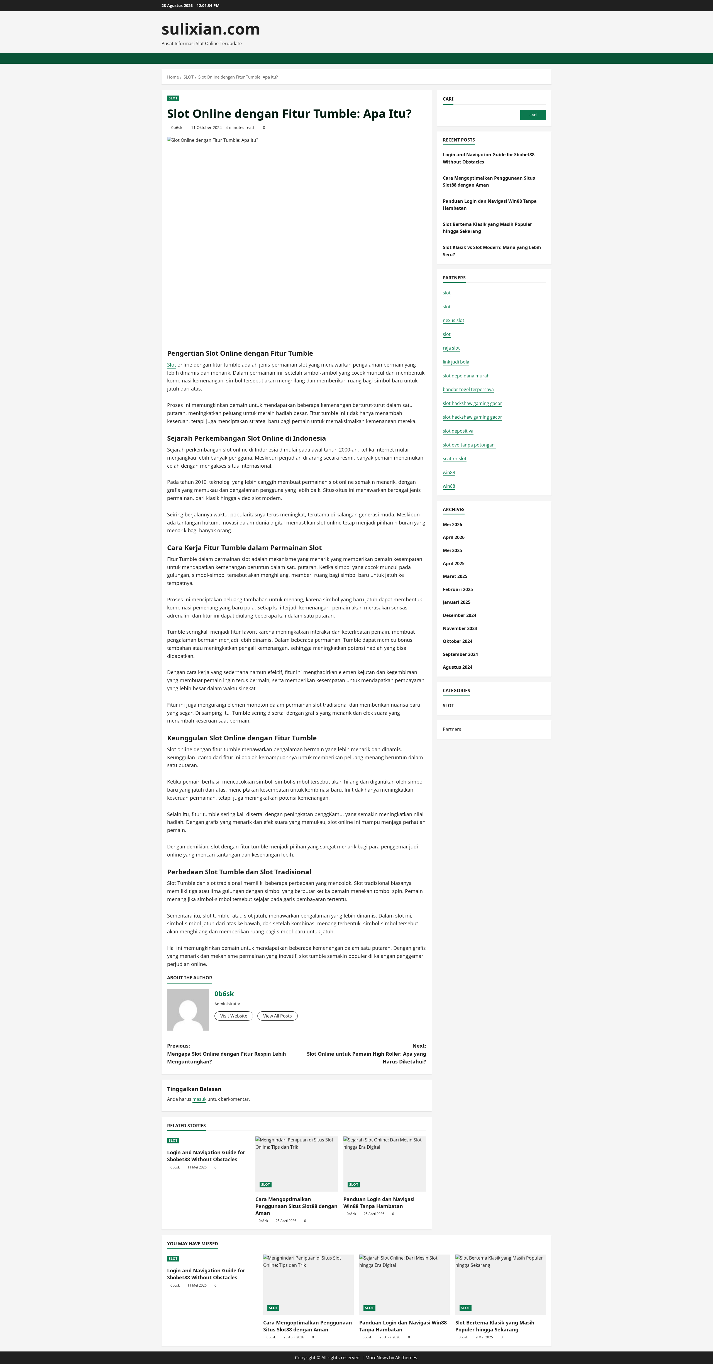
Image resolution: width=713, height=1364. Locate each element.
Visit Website (233, 1016)
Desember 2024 (459, 615)
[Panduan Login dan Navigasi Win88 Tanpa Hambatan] (384, 1164)
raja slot (451, 348)
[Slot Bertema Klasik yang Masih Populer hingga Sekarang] (500, 1285)
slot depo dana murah (466, 375)
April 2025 (454, 563)
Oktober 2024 (457, 641)
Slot (171, 364)
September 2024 (460, 654)
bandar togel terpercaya (468, 389)
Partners (452, 729)
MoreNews (376, 1358)
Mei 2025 (452, 550)
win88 (449, 472)
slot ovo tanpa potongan (469, 444)
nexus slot (453, 320)
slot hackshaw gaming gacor (472, 403)
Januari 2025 (456, 602)
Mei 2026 (452, 524)
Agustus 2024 (457, 667)
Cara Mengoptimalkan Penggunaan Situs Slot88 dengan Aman (296, 1206)
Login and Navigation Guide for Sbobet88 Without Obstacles (206, 1156)
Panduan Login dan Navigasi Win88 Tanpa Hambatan (378, 1202)
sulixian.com (211, 28)
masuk (199, 1099)
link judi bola (456, 361)
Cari (448, 99)
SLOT (173, 98)
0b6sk (176, 127)
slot (447, 293)
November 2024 (460, 628)
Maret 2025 (455, 576)
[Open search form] (549, 58)
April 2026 (454, 537)
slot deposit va (458, 431)
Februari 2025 (458, 589)
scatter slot (455, 458)
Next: (366, 1053)
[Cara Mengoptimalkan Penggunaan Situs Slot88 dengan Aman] (296, 1164)
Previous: (226, 1053)
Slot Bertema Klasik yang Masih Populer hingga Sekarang (494, 1326)
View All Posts (277, 1016)
